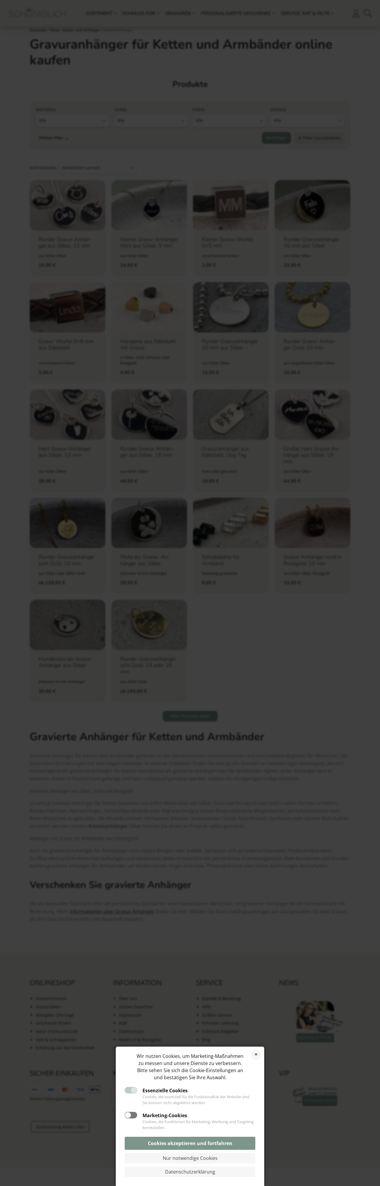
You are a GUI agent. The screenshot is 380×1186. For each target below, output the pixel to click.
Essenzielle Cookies (165, 1090)
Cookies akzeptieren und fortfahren (190, 1143)
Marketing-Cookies (164, 1115)
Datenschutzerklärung (190, 1172)
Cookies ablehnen (256, 1055)
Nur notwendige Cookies (190, 1158)
